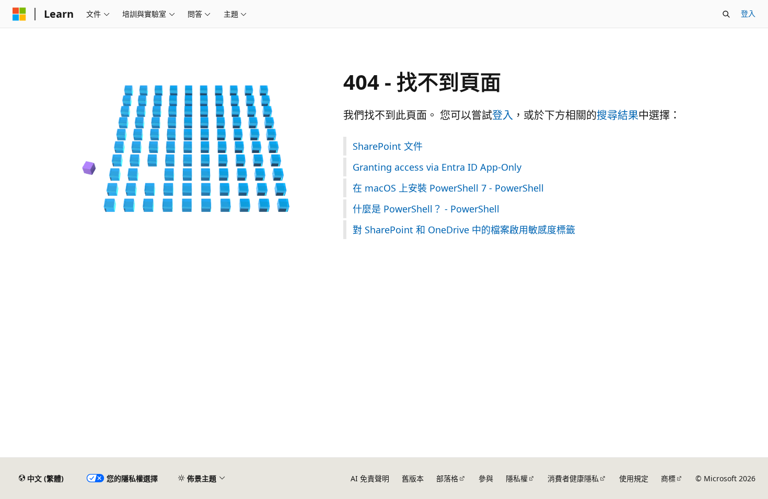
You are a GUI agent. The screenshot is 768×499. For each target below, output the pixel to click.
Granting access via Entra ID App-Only (437, 167)
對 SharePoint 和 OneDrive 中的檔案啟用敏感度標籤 (464, 229)
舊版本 (413, 478)
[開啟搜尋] (726, 14)
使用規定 (633, 478)
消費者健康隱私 (573, 478)
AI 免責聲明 (370, 478)
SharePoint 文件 (388, 146)
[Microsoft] (19, 14)
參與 (486, 478)
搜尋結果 (617, 115)
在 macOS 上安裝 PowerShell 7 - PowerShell (448, 188)
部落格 (447, 478)
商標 (668, 478)
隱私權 (517, 478)
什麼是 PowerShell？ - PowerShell (426, 209)
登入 (748, 13)
